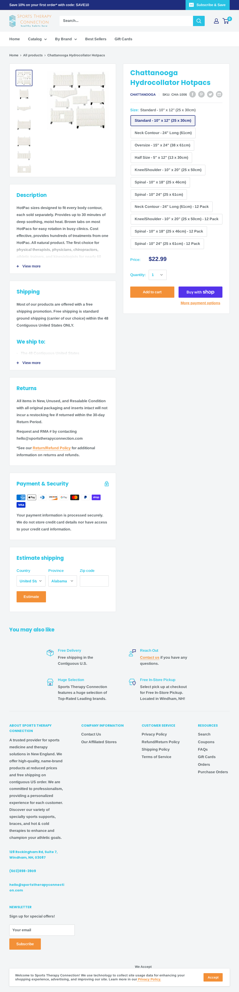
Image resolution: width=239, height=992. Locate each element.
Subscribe (25, 944)
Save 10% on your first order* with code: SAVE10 (49, 5)
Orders (204, 764)
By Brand (63, 39)
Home (14, 39)
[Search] (199, 21)
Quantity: (138, 275)
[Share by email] (219, 94)
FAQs (203, 749)
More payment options (200, 303)
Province (56, 571)
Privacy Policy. (149, 979)
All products (33, 55)
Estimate (31, 597)
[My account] (216, 21)
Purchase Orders (213, 772)
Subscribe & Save (211, 5)
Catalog (35, 39)
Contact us (149, 657)
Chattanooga (143, 94)
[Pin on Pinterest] (201, 94)
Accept (213, 977)
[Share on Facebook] (192, 94)
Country (23, 571)
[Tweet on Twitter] (210, 94)
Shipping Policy (156, 749)
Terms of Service (156, 757)
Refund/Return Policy (161, 742)
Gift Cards (123, 39)
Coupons (206, 742)
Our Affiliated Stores (99, 742)
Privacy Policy (154, 734)
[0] (226, 21)
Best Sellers (95, 39)
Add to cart (152, 292)
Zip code (87, 571)
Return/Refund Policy (52, 448)
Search (204, 734)
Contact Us (91, 734)
